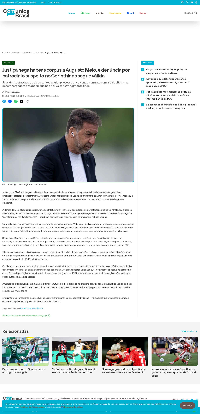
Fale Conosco (54, 2)
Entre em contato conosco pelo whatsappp (24, 315)
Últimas (85, 12)
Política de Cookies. (72, 407)
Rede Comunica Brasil (31, 308)
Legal (42, 2)
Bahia (143, 12)
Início (72, 12)
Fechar (187, 405)
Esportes (8, 63)
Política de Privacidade (32, 407)
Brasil (130, 12)
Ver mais (188, 331)
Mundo (99, 12)
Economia (115, 12)
